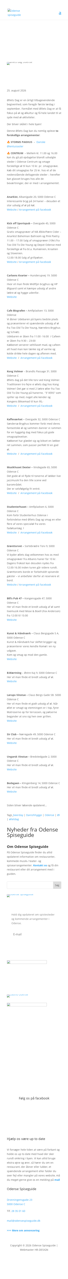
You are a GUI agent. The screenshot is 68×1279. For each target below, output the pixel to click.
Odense (49, 815)
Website (12, 209)
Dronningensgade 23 (19, 1199)
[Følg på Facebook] (30, 1260)
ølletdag (14, 819)
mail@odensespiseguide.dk (23, 1220)
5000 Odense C (16, 1204)
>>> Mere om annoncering (23, 1230)
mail (57, 1179)
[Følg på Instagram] (38, 1260)
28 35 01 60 (18, 1211)
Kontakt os (40, 865)
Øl (58, 815)
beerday (18, 815)
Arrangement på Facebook (35, 209)
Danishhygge (34, 815)
